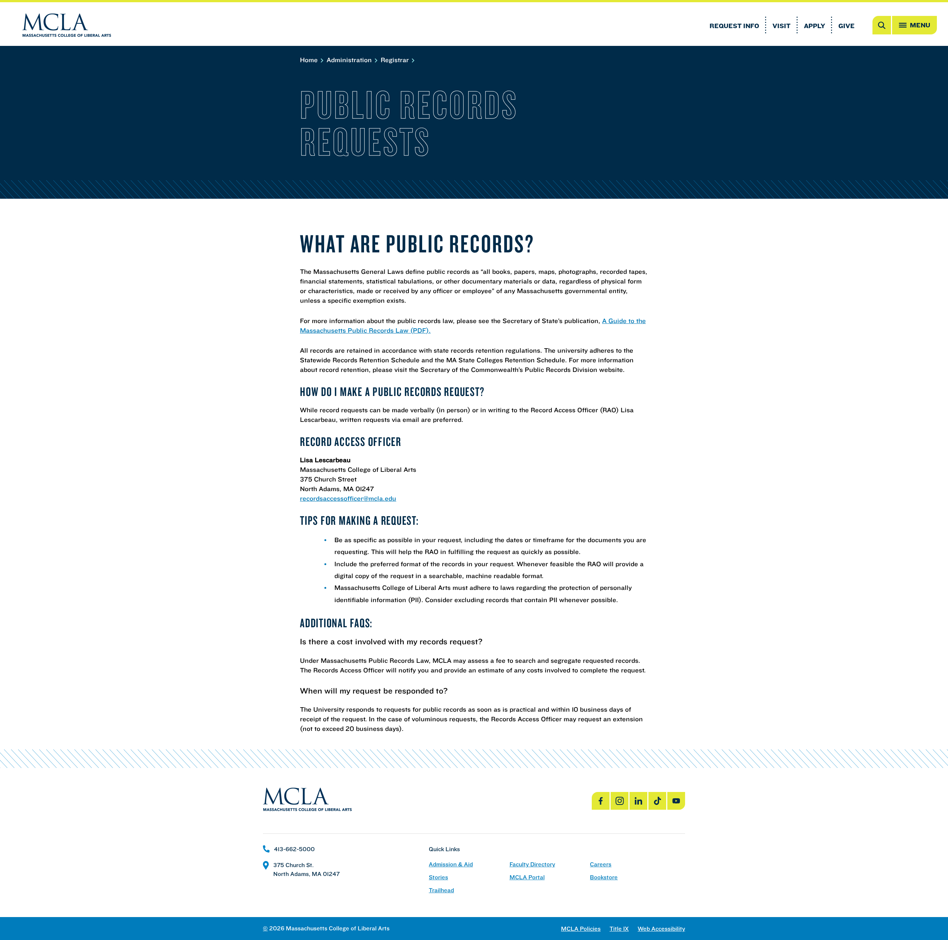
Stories (438, 877)
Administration (350, 60)
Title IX (619, 928)
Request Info (734, 26)
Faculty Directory (532, 864)
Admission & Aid (451, 864)
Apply (814, 26)
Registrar (396, 60)
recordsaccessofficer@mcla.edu (348, 498)
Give (846, 26)
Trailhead (441, 890)
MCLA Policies (581, 928)
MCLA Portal (527, 877)
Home (310, 60)
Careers (600, 864)
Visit (781, 26)
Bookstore (604, 877)
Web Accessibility (661, 928)
